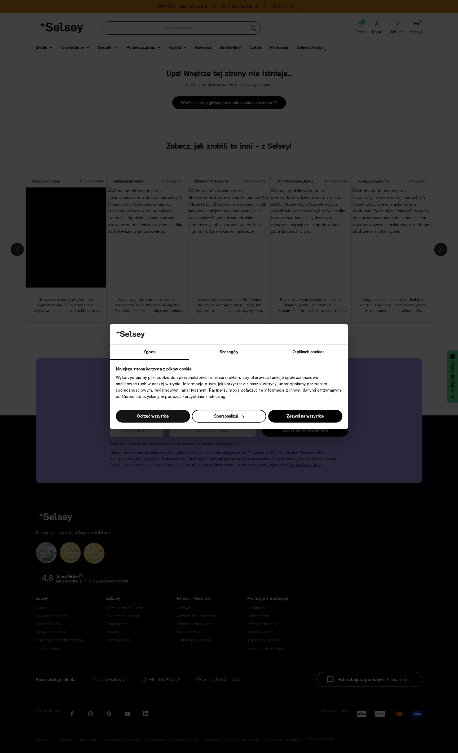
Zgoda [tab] (149, 351)
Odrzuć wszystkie (153, 416)
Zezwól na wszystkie (305, 416)
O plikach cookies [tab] (308, 351)
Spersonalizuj (226, 416)
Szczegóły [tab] (229, 351)
